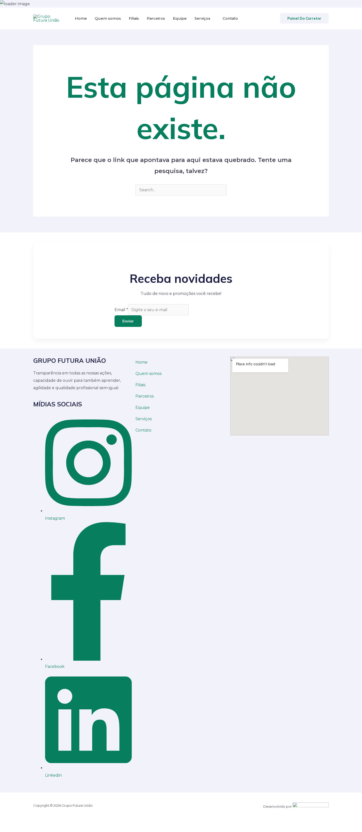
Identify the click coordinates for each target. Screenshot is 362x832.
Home (81, 18)
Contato (230, 18)
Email (121, 309)
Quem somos (108, 18)
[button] (304, 18)
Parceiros (156, 18)
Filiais (134, 18)
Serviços (202, 18)
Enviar (128, 321)
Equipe (180, 18)
